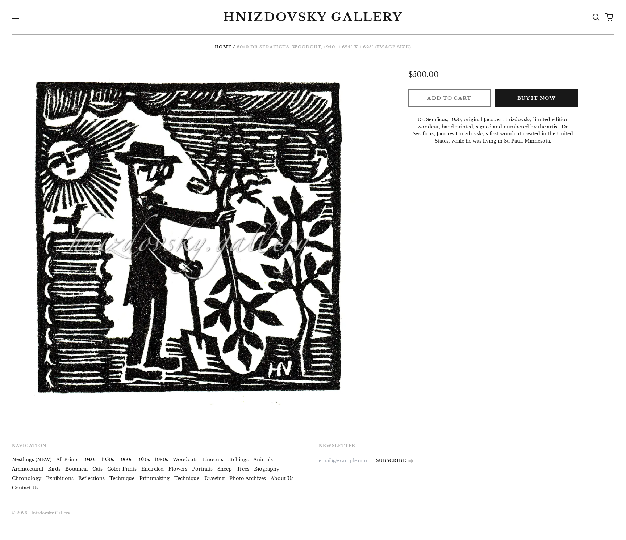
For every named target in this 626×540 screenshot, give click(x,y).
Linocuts (212, 459)
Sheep (224, 469)
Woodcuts (185, 459)
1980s (161, 459)
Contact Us (25, 488)
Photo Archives (247, 478)
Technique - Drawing (199, 478)
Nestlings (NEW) (31, 459)
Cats (97, 469)
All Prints (67, 459)
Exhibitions (60, 478)
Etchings (238, 459)
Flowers (177, 469)
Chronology (26, 478)
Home (223, 47)
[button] (596, 17)
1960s (125, 459)
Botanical (76, 469)
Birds (54, 469)
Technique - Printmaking (139, 478)
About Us (282, 478)
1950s (107, 459)
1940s (89, 459)
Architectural (27, 469)
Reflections (91, 478)
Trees (243, 469)
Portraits (202, 469)
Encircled (152, 469)
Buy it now (536, 98)
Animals (263, 459)
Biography (266, 469)
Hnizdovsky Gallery (312, 17)
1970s (143, 459)
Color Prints (122, 469)
